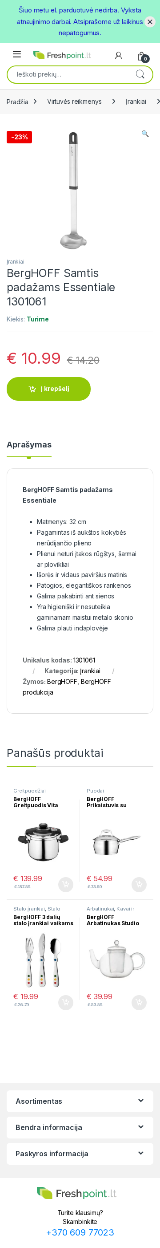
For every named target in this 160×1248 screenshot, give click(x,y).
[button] (145, 133)
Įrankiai (136, 101)
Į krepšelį (55, 388)
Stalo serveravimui (36, 911)
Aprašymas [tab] (29, 445)
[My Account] (119, 55)
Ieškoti (140, 74)
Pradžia (17, 101)
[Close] (150, 21)
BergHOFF (62, 681)
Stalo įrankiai (29, 909)
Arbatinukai (100, 909)
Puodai (95, 791)
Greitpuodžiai (29, 791)
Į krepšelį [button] (61, 884)
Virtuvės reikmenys (74, 101)
